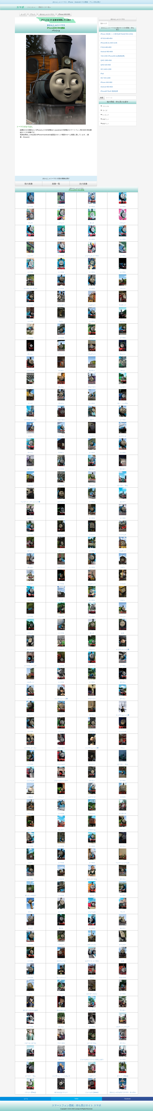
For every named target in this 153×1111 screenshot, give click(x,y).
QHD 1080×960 (106, 60)
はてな (26, 1099)
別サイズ (103, 23)
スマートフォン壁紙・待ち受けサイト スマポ (76, 1105)
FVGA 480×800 (106, 47)
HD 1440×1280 (106, 69)
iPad (102, 73)
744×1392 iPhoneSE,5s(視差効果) (113, 56)
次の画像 (83, 184)
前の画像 (29, 184)
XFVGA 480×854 (106, 38)
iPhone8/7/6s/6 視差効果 (109, 91)
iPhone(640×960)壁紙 (56, 28)
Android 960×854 (107, 87)
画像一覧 (56, 184)
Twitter (76, 1099)
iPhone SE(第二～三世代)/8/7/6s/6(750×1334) (117, 34)
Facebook (127, 1099)
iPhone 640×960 (106, 82)
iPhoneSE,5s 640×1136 (109, 43)
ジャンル (30, 7)
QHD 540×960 (106, 65)
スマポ (20, 7)
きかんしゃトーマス (56, 25)
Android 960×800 (107, 51)
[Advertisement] (56, 158)
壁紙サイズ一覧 (44, 7)
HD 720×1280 (105, 78)
